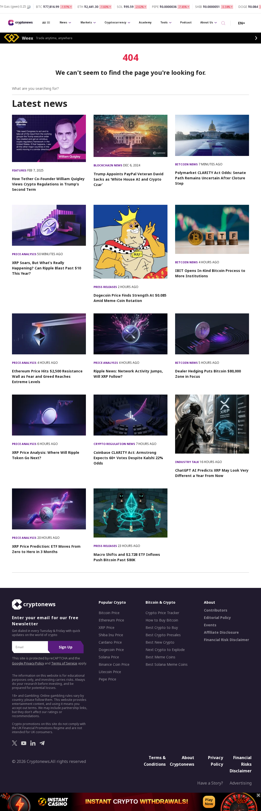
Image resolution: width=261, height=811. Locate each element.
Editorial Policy (217, 618)
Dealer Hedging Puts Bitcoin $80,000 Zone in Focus (208, 374)
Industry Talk (187, 462)
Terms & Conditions (155, 761)
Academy (145, 22)
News (63, 22)
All (44, 22)
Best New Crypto (160, 642)
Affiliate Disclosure (221, 632)
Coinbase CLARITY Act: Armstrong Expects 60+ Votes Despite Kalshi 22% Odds (128, 458)
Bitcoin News (187, 164)
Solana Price (109, 657)
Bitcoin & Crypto (160, 602)
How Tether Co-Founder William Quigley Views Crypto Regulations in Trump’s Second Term (48, 184)
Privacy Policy (215, 761)
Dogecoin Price (111, 650)
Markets (86, 22)
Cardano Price (110, 642)
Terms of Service (64, 663)
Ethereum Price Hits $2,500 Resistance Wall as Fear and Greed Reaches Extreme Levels (47, 376)
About (209, 602)
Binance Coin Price (114, 664)
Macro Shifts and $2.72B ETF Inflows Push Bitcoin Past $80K (127, 557)
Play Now (209, 801)
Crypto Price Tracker (162, 613)
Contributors (215, 610)
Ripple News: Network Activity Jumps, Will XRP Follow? (128, 374)
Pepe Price (107, 679)
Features (19, 170)
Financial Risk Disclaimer (226, 640)
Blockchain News (108, 165)
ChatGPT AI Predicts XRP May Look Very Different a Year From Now (212, 473)
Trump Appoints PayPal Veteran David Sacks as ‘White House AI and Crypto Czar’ (128, 179)
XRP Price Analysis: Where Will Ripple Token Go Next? (45, 455)
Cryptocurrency (115, 22)
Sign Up (65, 647)
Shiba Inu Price (111, 635)
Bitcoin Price (109, 613)
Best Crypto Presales (163, 635)
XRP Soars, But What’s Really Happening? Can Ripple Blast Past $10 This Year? (46, 268)
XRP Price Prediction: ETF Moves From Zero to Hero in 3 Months (46, 549)
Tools (164, 22)
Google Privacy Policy (28, 663)
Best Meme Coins (160, 657)
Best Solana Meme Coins (167, 664)
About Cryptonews (182, 761)
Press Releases (106, 287)
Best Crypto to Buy (162, 628)
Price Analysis (24, 254)
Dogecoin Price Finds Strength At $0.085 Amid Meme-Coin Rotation (130, 298)
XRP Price (106, 628)
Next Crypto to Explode (165, 650)
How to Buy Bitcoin (162, 620)
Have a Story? (210, 783)
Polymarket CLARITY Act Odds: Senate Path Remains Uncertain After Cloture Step (210, 178)
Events (210, 625)
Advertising (241, 783)
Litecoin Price (110, 672)
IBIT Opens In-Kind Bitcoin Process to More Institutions (210, 273)
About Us (206, 22)
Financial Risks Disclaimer (241, 764)
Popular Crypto (112, 602)
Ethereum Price (111, 620)
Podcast (186, 22)
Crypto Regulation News (115, 444)
